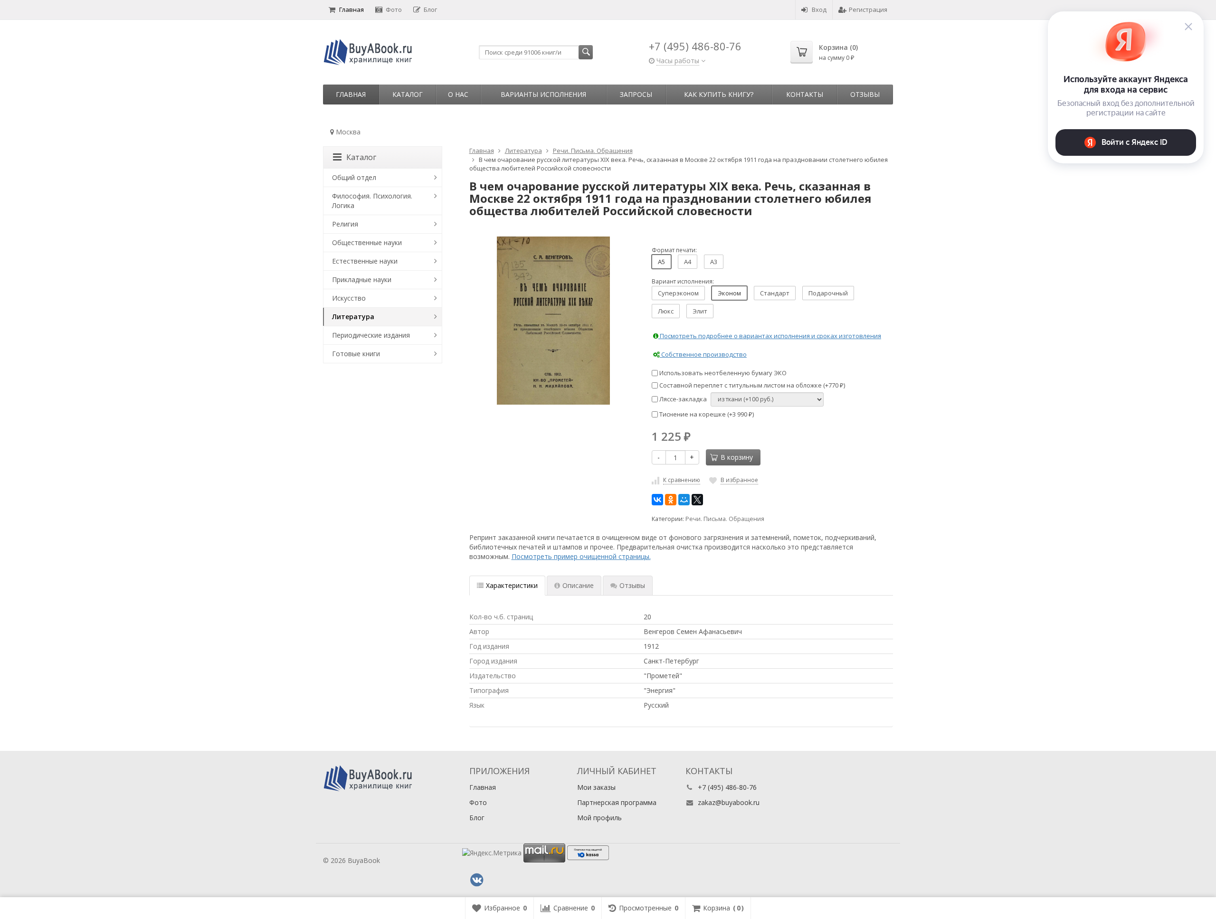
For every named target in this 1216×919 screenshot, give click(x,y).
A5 (661, 261)
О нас (458, 94)
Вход (819, 9)
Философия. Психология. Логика (372, 200)
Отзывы (865, 94)
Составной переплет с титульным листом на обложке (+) (751, 385)
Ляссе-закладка (682, 399)
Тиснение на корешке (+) (706, 414)
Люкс (666, 311)
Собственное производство (703, 354)
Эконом (729, 293)
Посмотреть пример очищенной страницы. (581, 556)
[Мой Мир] (684, 499)
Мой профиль (599, 817)
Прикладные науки (361, 279)
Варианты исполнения (543, 94)
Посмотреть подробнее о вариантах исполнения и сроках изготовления (769, 336)
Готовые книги (356, 353)
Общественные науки (367, 242)
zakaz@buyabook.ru (729, 802)
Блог (430, 9)
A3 (713, 261)
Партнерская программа (616, 802)
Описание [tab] (578, 585)
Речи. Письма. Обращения (724, 519)
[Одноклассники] (670, 499)
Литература (353, 316)
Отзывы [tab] (632, 585)
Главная (351, 9)
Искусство (349, 298)
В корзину (737, 457)
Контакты (804, 94)
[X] (697, 499)
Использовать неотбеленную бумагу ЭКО (722, 373)
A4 (687, 261)
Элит (700, 311)
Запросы (636, 94)
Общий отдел (354, 177)
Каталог (407, 94)
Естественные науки (365, 260)
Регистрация (868, 9)
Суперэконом (678, 293)
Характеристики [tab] (512, 585)
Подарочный (828, 293)
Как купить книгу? (718, 94)
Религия (345, 223)
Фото (394, 9)
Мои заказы (596, 787)
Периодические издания (371, 335)
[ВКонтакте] (657, 499)
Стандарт (774, 293)
